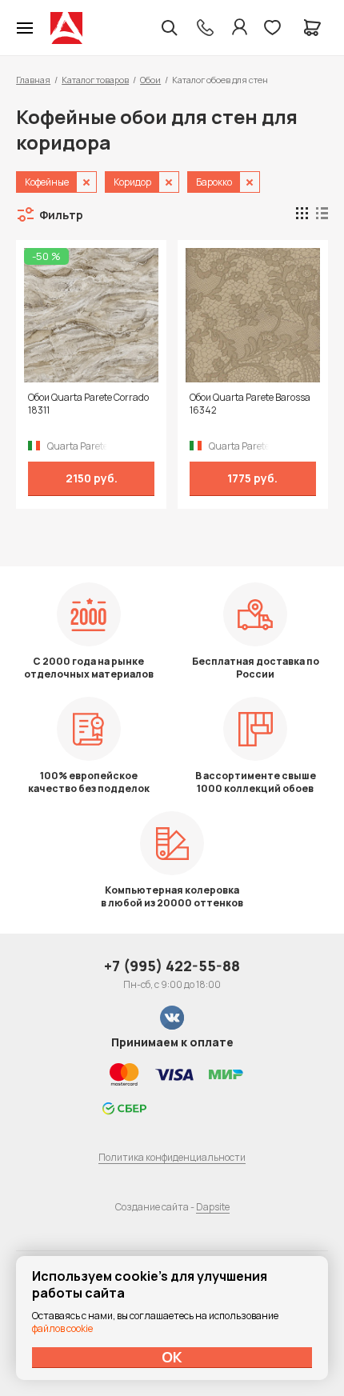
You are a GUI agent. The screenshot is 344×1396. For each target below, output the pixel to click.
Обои (150, 80)
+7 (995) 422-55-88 (172, 965)
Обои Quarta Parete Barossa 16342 (250, 404)
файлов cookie (62, 1328)
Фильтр (61, 214)
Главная (33, 80)
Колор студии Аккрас (66, 28)
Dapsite (213, 1207)
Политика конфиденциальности (172, 1157)
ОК (172, 1356)
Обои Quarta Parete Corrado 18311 (88, 404)
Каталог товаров (95, 80)
